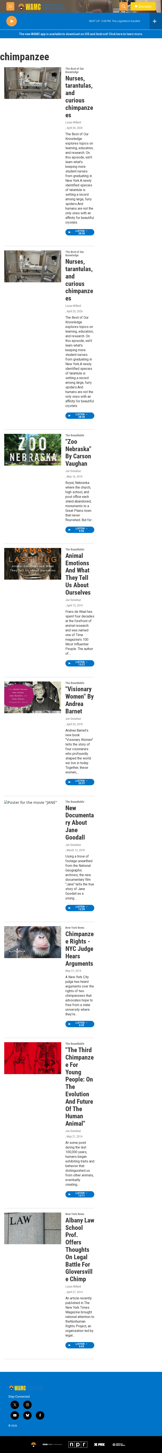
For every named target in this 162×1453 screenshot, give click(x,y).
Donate (144, 6)
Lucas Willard (73, 122)
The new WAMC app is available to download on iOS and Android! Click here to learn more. (81, 34)
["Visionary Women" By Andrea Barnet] (32, 697)
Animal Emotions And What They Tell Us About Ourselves (78, 574)
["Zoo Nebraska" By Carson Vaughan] (32, 450)
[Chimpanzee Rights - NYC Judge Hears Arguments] (32, 942)
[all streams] (156, 21)
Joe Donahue (73, 471)
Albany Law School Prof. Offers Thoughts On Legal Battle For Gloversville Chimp (79, 1250)
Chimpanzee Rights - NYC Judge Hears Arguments (79, 948)
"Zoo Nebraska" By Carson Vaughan (78, 452)
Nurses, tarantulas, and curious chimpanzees (79, 97)
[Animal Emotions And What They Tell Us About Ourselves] (32, 564)
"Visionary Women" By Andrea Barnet (79, 700)
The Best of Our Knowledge (74, 70)
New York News (74, 927)
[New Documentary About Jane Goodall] (32, 816)
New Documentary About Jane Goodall (79, 822)
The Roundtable (74, 435)
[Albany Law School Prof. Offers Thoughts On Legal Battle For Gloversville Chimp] (32, 1228)
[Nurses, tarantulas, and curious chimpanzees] (32, 83)
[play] (11, 21)
